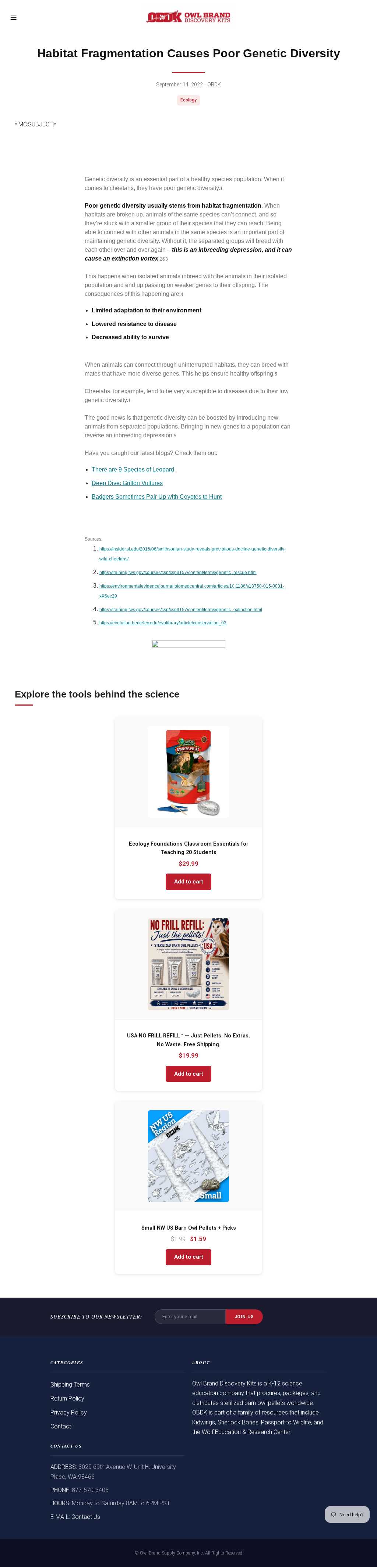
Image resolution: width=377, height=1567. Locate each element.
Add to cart (188, 881)
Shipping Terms (70, 1384)
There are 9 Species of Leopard (133, 469)
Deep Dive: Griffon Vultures (127, 483)
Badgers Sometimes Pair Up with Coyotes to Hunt (157, 497)
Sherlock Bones (238, 1422)
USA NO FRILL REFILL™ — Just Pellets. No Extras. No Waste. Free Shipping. (188, 1040)
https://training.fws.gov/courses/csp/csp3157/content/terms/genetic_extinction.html (180, 609)
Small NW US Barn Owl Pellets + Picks (188, 1228)
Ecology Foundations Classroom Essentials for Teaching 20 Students (189, 848)
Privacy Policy (68, 1412)
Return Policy (67, 1398)
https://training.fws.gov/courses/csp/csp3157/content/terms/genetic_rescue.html (178, 572)
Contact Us (85, 1516)
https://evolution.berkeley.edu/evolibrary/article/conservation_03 (162, 622)
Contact (60, 1426)
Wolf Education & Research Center (246, 1431)
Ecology (188, 100)
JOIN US (244, 1316)
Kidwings (203, 1422)
